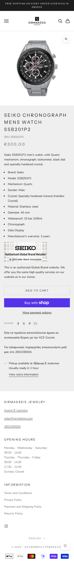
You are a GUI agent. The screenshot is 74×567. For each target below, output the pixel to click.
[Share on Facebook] (18, 323)
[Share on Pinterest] (29, 323)
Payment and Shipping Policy (23, 507)
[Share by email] (35, 323)
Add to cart (37, 290)
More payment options (37, 313)
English (35, 538)
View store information (23, 374)
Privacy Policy (13, 500)
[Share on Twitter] (23, 323)
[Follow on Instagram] (6, 526)
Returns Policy (13, 513)
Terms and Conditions (18, 493)
